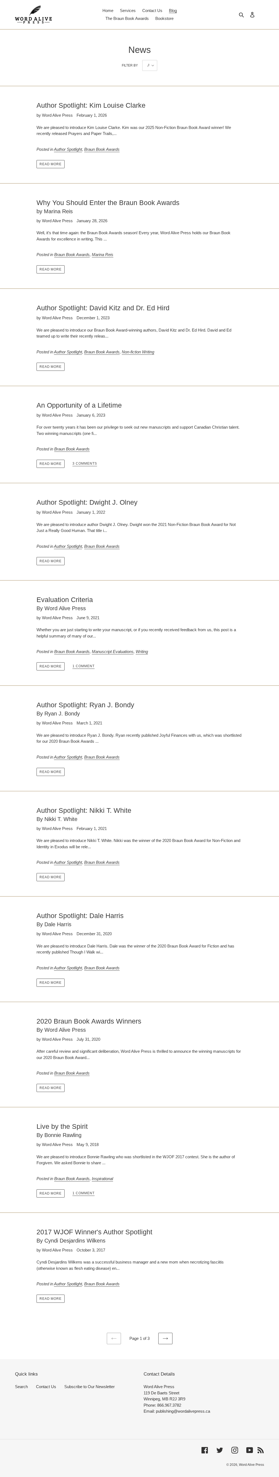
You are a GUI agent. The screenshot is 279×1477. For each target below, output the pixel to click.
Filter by (130, 65)
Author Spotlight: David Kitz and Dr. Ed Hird (103, 308)
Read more (51, 164)
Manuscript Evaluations (113, 651)
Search (21, 1386)
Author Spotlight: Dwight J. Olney (87, 502)
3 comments (84, 463)
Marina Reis (102, 254)
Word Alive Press (251, 1465)
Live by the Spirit (62, 1130)
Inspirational (102, 1178)
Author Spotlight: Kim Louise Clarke (91, 105)
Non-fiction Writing (138, 352)
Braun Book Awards (102, 149)
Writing (142, 651)
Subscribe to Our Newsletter (89, 1386)
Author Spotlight (68, 149)
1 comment (83, 666)
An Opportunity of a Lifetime (79, 405)
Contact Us (46, 1386)
